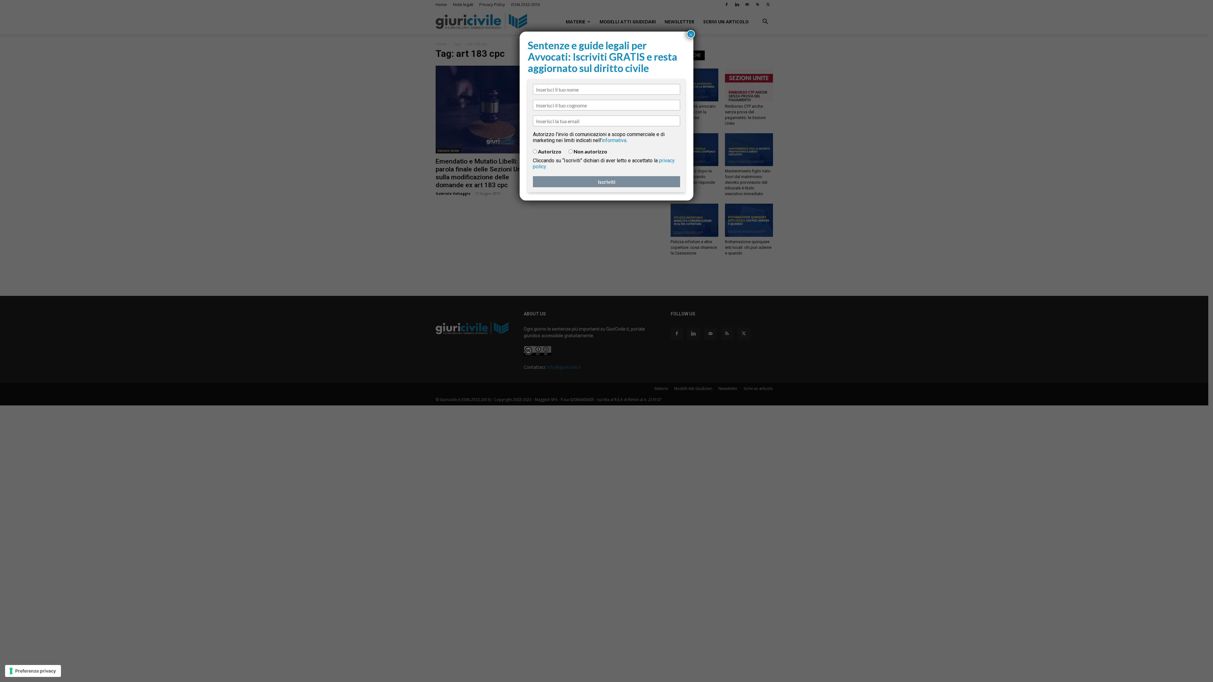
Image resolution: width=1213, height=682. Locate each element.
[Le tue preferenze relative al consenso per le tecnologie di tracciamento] (33, 671)
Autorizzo (549, 151)
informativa (614, 140)
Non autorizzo (590, 151)
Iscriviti (606, 182)
